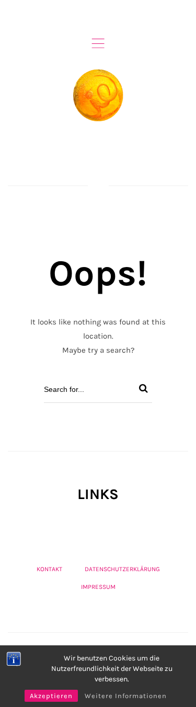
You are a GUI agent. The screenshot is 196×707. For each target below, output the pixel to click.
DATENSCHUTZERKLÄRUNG (122, 569)
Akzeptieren (51, 696)
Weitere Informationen (126, 696)
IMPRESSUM (98, 586)
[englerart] (98, 95)
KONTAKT (49, 569)
